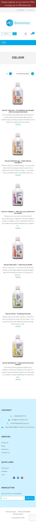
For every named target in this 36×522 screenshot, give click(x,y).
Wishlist (4, 471)
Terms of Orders (24, 512)
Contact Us (5, 452)
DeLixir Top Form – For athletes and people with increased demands (18, 111)
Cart (3, 475)
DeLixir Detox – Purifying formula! (18, 314)
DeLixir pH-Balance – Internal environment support (18, 363)
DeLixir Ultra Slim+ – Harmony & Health (18, 265)
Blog (3, 446)
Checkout (5, 468)
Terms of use (11, 512)
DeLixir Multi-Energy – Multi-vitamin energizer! (18, 161)
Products (4, 443)
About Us (4, 449)
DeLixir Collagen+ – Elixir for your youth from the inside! (18, 212)
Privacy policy (18, 514)
